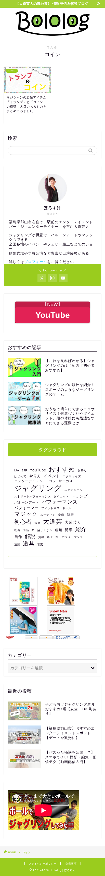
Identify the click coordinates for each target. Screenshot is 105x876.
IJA (16, 470)
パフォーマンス (59, 502)
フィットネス (50, 508)
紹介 (81, 529)
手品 (26, 530)
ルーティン (48, 514)
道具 (29, 543)
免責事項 (71, 863)
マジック (26, 514)
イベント (52, 476)
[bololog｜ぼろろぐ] (52, 35)
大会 (37, 522)
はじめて (20, 476)
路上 (50, 537)
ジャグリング (38, 488)
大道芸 (52, 521)
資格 (41, 537)
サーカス (66, 481)
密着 (17, 530)
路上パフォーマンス (69, 537)
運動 (17, 544)
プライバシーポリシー (43, 863)
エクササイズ (72, 476)
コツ (52, 481)
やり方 (35, 476)
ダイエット (61, 496)
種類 (58, 530)
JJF (24, 470)
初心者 (23, 522)
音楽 (40, 544)
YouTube (38, 470)
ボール (66, 508)
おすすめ (62, 469)
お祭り (82, 470)
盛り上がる (44, 530)
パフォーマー (26, 508)
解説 (30, 536)
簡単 (69, 530)
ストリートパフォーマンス (32, 496)
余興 (61, 514)
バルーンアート (26, 502)
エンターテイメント (30, 481)
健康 (70, 515)
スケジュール (73, 489)
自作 (18, 536)
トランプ (79, 496)
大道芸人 (73, 522)
